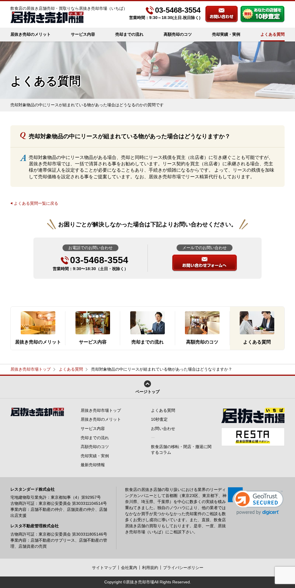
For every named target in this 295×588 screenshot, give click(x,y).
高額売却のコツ (178, 34)
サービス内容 (83, 34)
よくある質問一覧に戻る (36, 203)
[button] (256, 501)
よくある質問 (272, 34)
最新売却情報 (93, 464)
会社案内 (129, 567)
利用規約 (150, 567)
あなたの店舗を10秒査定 (262, 14)
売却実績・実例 (226, 34)
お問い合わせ (221, 14)
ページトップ (147, 391)
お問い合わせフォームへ (204, 263)
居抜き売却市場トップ (30, 369)
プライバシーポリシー (183, 567)
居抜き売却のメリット (30, 34)
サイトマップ (104, 567)
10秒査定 (159, 419)
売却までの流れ (129, 34)
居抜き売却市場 (140, 582)
